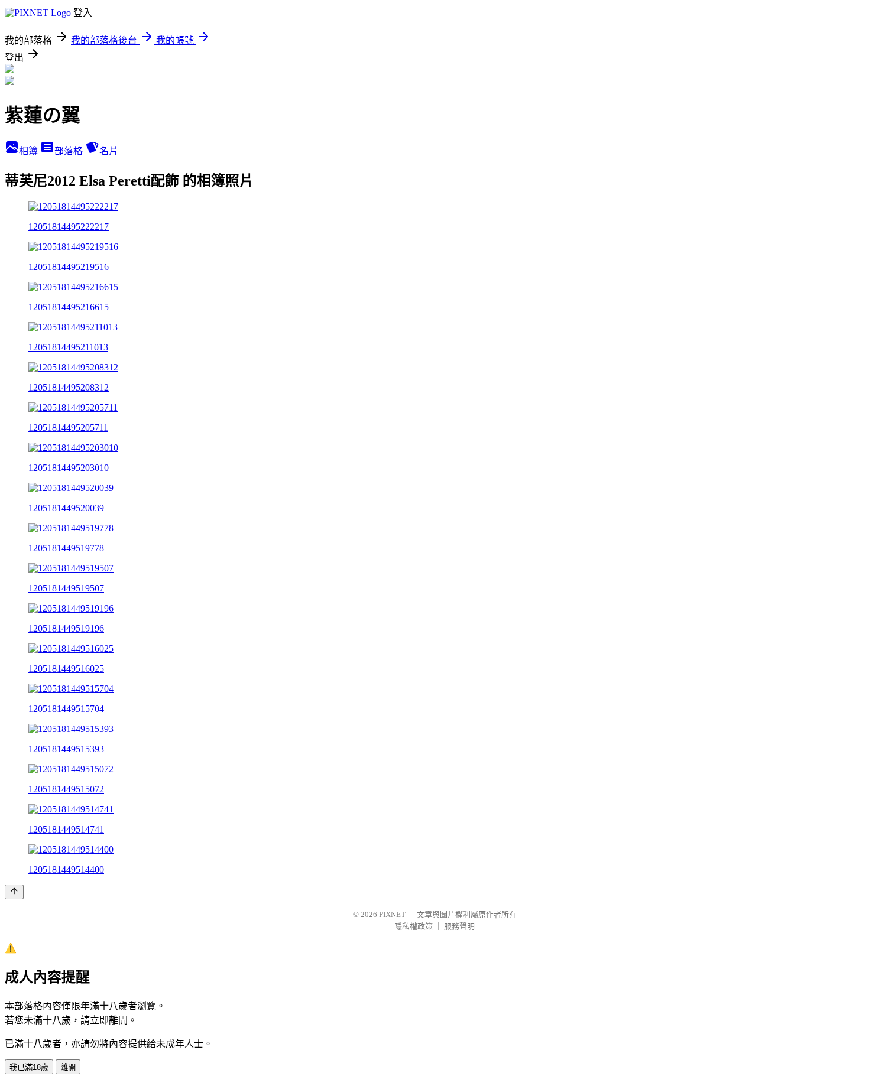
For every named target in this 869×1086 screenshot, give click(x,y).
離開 (68, 1067)
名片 (108, 151)
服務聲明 (459, 926)
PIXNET (392, 914)
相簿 (29, 151)
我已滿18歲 (28, 1067)
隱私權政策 (413, 926)
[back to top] (14, 892)
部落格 (69, 151)
